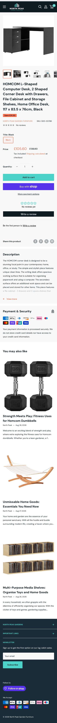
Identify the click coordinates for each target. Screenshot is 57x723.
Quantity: (7, 166)
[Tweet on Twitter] (46, 241)
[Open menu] (4, 7)
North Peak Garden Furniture (18, 121)
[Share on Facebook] (35, 241)
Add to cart (29, 177)
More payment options (28, 194)
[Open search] (40, 6)
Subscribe (12, 664)
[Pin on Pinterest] (41, 241)
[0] (51, 7)
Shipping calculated (35, 153)
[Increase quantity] (32, 167)
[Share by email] (52, 241)
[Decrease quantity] (17, 167)
